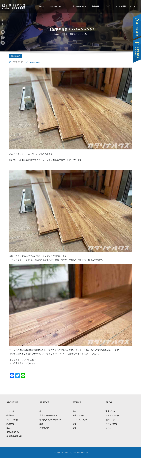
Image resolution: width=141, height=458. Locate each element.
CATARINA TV (12, 432)
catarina (35, 62)
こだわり (10, 411)
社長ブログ (110, 419)
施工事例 (95, 6)
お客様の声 (44, 428)
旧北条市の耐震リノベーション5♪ (74, 34)
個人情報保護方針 (14, 436)
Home (56, 34)
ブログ (107, 6)
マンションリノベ (80, 419)
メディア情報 (121, 6)
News (9, 428)
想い (41, 411)
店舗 (74, 424)
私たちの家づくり (79, 6)
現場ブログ (15, 56)
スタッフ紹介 (12, 419)
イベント (133, 6)
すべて (75, 411)
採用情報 (10, 424)
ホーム (41, 6)
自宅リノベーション (48, 415)
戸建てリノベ (78, 415)
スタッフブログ (112, 415)
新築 (41, 424)
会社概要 (10, 415)
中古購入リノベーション (50, 419)
